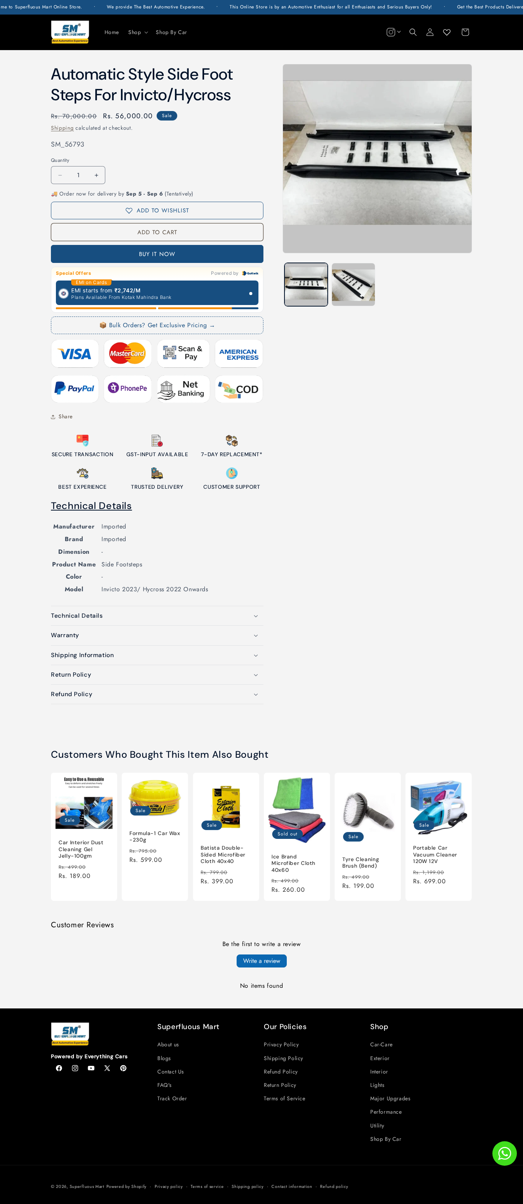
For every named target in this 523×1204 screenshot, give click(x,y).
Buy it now (157, 254)
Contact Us (170, 1071)
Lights (377, 1085)
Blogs (164, 1058)
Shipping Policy (283, 1058)
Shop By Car (386, 1139)
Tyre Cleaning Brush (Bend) (360, 862)
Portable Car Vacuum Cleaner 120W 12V (435, 855)
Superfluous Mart (87, 1186)
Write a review (261, 960)
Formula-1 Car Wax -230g (154, 836)
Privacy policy (169, 1186)
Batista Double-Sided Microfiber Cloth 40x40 (223, 855)
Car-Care (381, 1044)
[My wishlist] (446, 32)
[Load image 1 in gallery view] (306, 284)
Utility (377, 1125)
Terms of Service (285, 1098)
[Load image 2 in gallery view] (353, 284)
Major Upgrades (390, 1098)
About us (168, 1044)
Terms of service (207, 1186)
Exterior (380, 1058)
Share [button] (66, 416)
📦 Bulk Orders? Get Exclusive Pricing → (157, 325)
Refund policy (334, 1186)
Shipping (62, 128)
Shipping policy (248, 1186)
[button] (137, 32)
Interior (379, 1071)
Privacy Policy (281, 1044)
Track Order (172, 1098)
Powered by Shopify (126, 1186)
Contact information (291, 1186)
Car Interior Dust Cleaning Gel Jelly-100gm (81, 849)
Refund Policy (281, 1071)
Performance (386, 1112)
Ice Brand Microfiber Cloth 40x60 (293, 863)
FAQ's (164, 1085)
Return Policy (280, 1085)
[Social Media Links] (393, 32)
